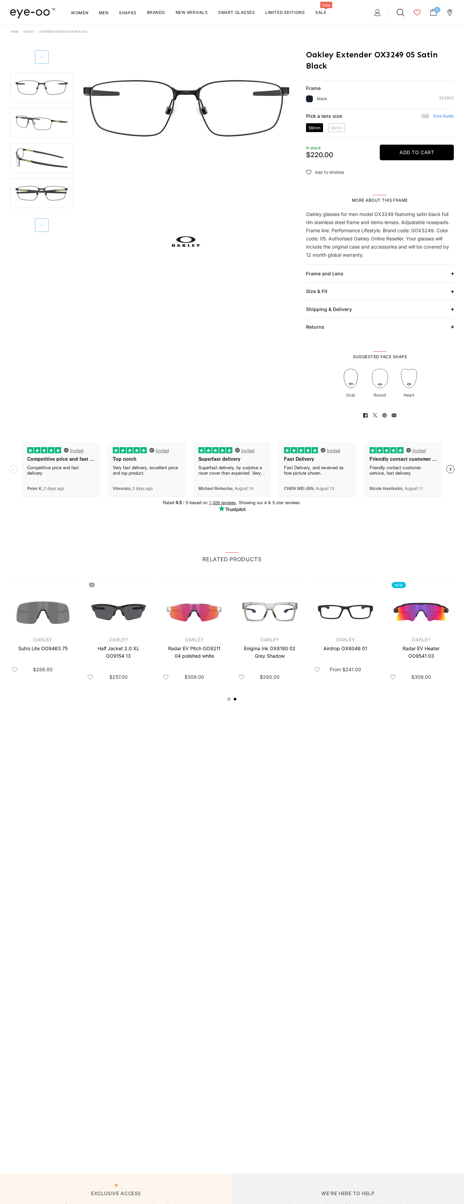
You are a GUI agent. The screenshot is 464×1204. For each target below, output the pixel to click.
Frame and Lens (324, 273)
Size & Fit (316, 291)
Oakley (28, 31)
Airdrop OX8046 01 (345, 648)
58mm (338, 128)
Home (14, 31)
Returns (315, 327)
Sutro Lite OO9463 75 (43, 648)
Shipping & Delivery (329, 309)
